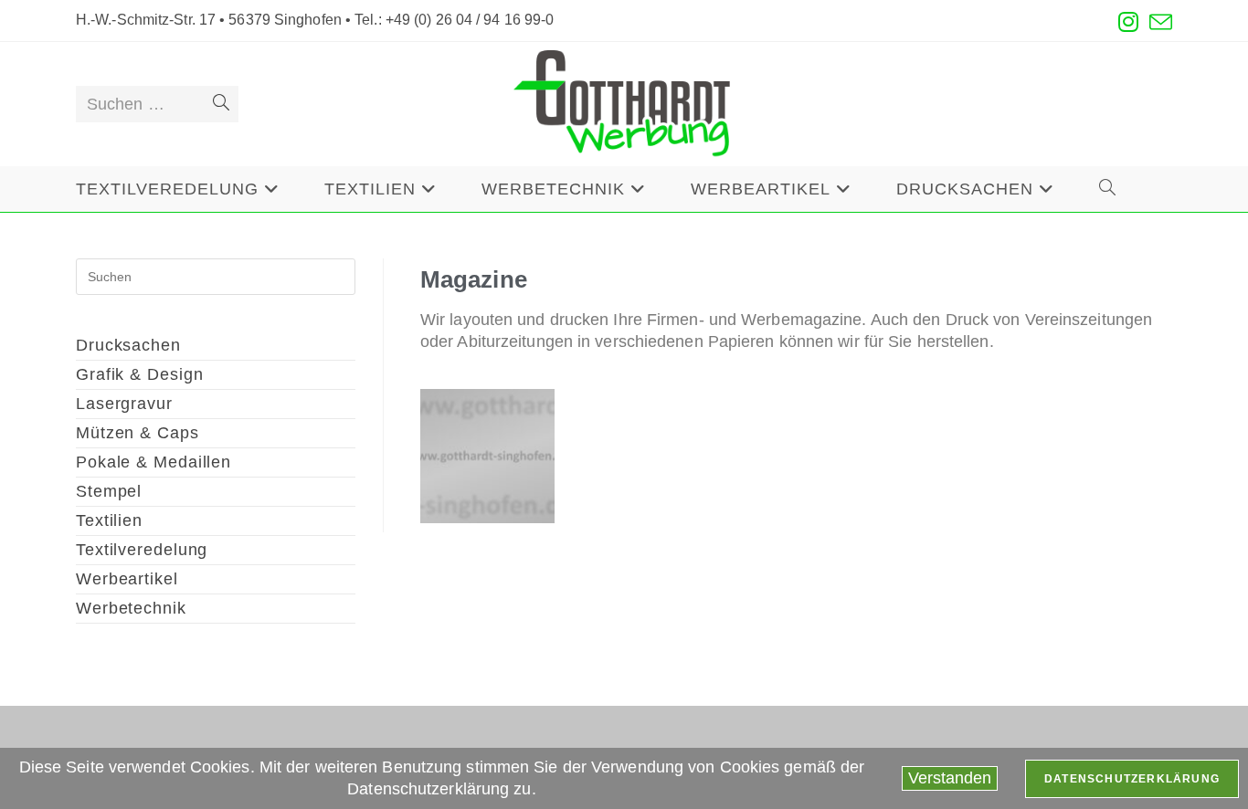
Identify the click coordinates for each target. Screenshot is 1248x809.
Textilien (109, 520)
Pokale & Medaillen (153, 462)
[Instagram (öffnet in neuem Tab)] (1128, 22)
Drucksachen (128, 345)
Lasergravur (124, 403)
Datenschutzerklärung (1132, 778)
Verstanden (949, 778)
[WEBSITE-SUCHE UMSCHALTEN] (1108, 189)
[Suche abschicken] (221, 104)
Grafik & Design (140, 374)
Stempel (109, 491)
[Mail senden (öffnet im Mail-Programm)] (1158, 22)
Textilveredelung (141, 550)
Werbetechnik (131, 608)
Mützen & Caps (137, 433)
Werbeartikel (127, 579)
